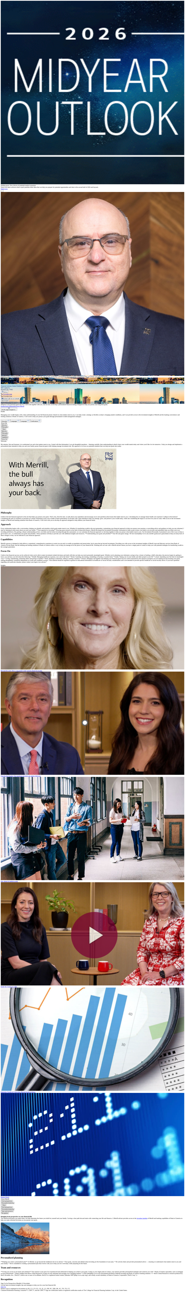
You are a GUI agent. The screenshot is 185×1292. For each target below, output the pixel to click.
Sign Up (3, 1287)
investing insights (142, 1218)
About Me (8, 406)
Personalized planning (8, 1203)
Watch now (4, 189)
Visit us (5, 392)
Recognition (5, 1213)
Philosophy (5, 427)
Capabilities (5, 437)
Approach (4, 435)
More (4, 429)
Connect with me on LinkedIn (11, 398)
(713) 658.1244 (7, 394)
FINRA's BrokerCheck (36, 402)
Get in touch (5, 400)
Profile (3, 406)
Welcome (4, 425)
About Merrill (20, 406)
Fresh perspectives (7, 1201)
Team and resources (7, 1211)
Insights (13, 406)
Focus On (4, 439)
